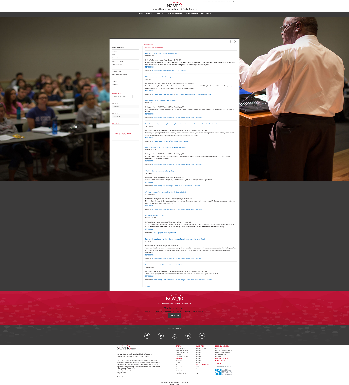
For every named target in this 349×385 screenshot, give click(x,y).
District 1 (198, 350)
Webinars (178, 354)
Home (114, 42)
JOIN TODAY (174, 316)
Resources (115, 81)
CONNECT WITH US (214, 1)
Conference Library (117, 61)
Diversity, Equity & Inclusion (223, 350)
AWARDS (149, 13)
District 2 (198, 352)
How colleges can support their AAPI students (160, 100)
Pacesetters (179, 365)
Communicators (180, 367)
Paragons (179, 361)
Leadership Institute (182, 356)
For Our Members (124, 42)
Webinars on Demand (118, 88)
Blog (113, 54)
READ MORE (149, 67)
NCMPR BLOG (220, 361)
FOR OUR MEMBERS (175, 13)
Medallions (179, 363)
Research (115, 78)
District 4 (198, 356)
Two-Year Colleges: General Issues (194, 94)
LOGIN (205, 1)
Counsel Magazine (117, 64)
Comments (183, 70)
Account (114, 51)
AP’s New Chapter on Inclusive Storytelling (159, 171)
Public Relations (179, 94)
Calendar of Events (181, 348)
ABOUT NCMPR (206, 13)
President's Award (181, 373)
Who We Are (219, 348)
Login (197, 373)
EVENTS (140, 13)
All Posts (154, 70)
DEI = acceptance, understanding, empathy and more (163, 77)
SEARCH (229, 1)
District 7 (198, 362)
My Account (199, 371)
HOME (223, 1)
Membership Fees (220, 354)
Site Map (172, 384)
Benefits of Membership (222, 352)
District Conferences (182, 352)
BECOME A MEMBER (191, 13)
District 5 (198, 358)
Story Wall (115, 84)
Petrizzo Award (180, 371)
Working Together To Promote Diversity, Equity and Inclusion (166, 192)
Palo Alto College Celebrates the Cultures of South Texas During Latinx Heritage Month (175, 239)
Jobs (113, 68)
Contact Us (120, 377)
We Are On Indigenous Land (154, 216)
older (148, 286)
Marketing (166, 70)
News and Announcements (119, 74)
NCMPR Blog (136, 42)
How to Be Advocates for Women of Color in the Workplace (165, 265)
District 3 (198, 354)
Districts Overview (201, 348)
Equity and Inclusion (168, 94)
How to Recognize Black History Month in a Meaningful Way (165, 147)
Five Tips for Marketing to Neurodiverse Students (162, 53)
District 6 (198, 360)
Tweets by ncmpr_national (122, 134)
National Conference (182, 350)
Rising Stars (179, 369)
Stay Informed (200, 369)
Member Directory (117, 71)
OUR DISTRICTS (160, 13)
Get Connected (200, 367)
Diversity (159, 70)
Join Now (218, 356)
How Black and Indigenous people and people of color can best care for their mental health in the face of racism (183, 124)
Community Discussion (118, 58)
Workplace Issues (174, 70)
